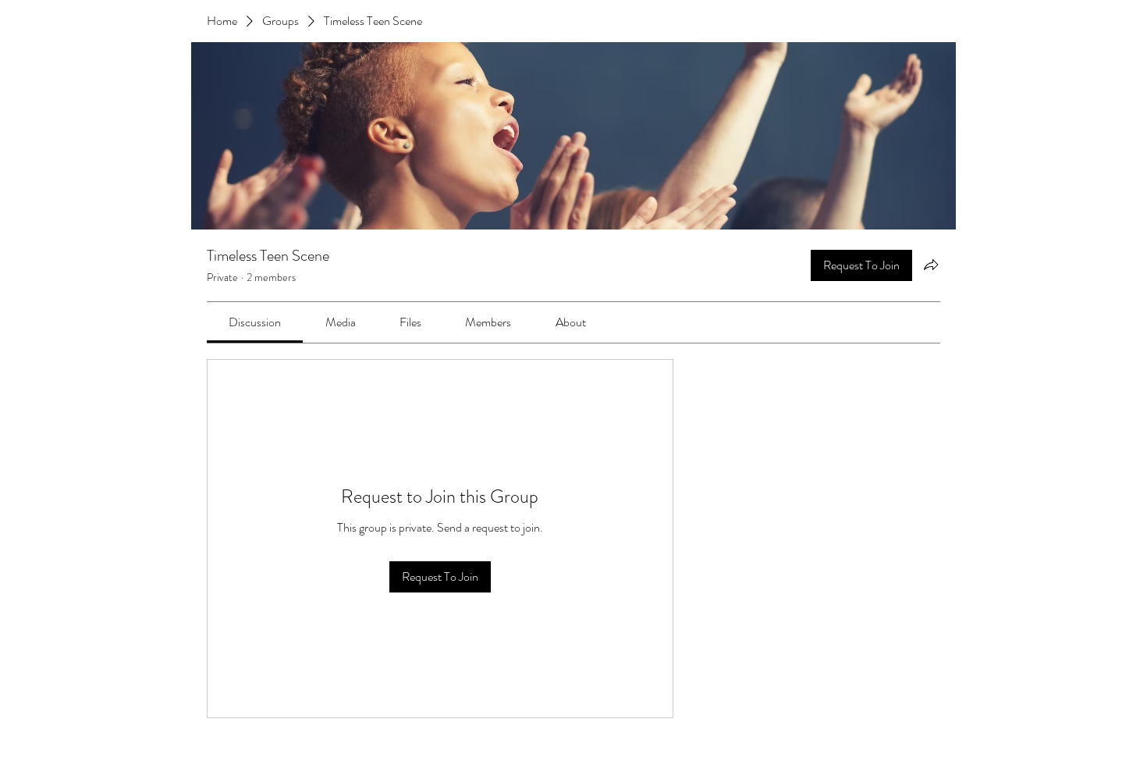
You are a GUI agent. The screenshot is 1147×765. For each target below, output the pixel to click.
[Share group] (931, 264)
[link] (255, 322)
